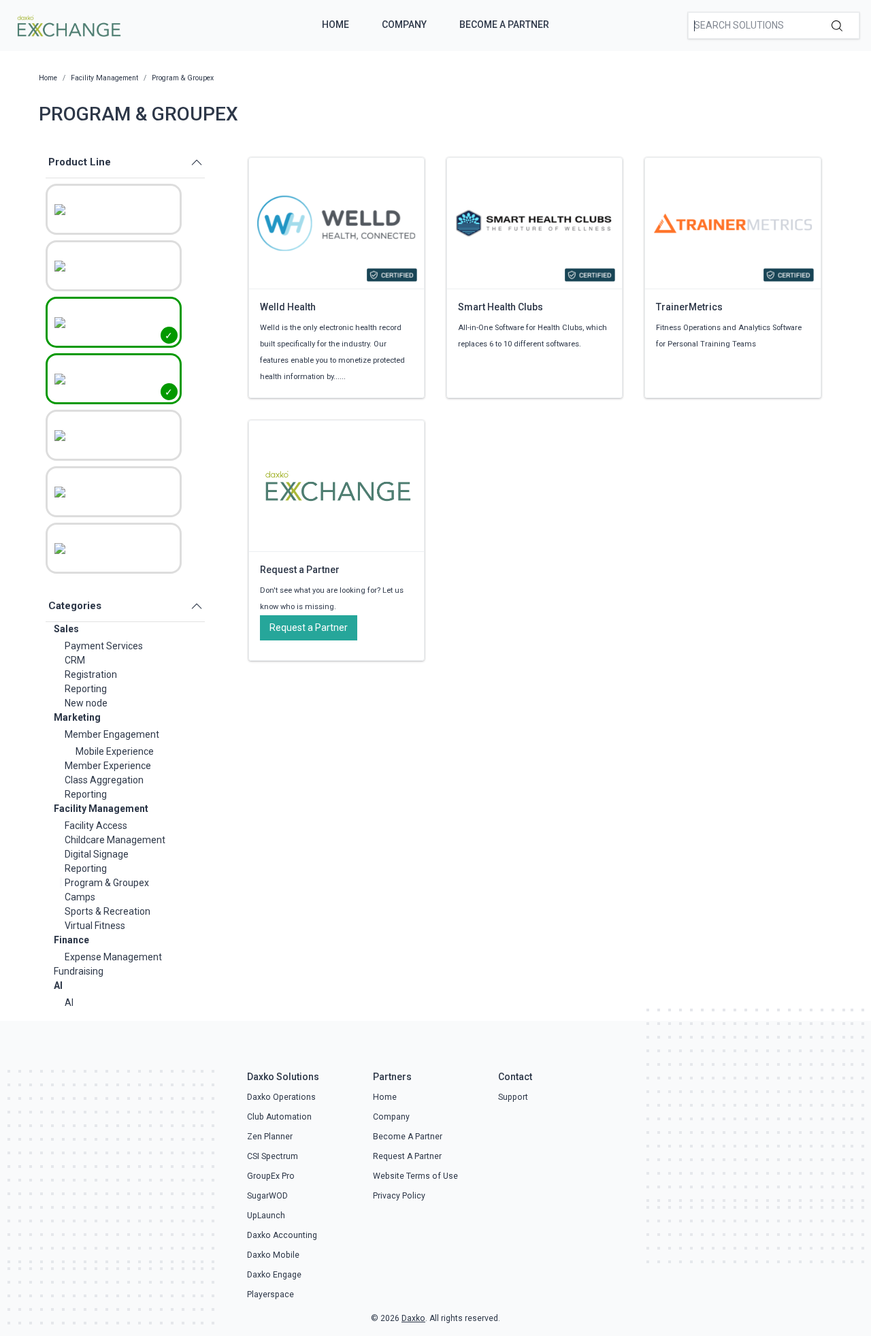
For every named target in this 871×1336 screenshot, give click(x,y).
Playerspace (270, 1294)
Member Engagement (112, 734)
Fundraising (78, 971)
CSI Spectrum (272, 1156)
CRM (75, 660)
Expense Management (113, 956)
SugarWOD (267, 1196)
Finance (71, 939)
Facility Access (96, 825)
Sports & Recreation (107, 911)
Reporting (86, 688)
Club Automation (279, 1117)
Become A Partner (504, 24)
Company (404, 24)
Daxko (413, 1318)
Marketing (77, 717)
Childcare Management (115, 839)
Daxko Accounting (282, 1235)
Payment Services (104, 645)
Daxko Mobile (273, 1255)
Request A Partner (407, 1156)
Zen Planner (270, 1136)
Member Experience (108, 765)
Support (513, 1097)
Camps (80, 897)
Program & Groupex (107, 882)
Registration (91, 674)
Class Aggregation (104, 780)
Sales (66, 628)
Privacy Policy (399, 1196)
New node (86, 703)
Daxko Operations (281, 1097)
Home (335, 24)
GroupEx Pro (271, 1176)
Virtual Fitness (95, 925)
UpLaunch (266, 1215)
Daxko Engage (274, 1275)
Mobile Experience (115, 751)
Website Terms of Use (415, 1176)
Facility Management (101, 808)
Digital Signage (97, 854)
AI (58, 985)
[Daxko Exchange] (68, 24)
